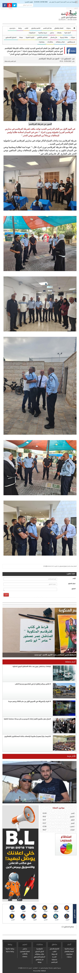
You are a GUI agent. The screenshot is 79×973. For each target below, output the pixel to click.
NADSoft (43, 971)
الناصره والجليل (35, 28)
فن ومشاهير (39, 960)
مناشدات (50, 42)
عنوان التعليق (72, 584)
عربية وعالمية (42, 33)
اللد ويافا (54, 954)
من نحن (69, 2)
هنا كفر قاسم (47, 28)
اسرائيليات (32, 33)
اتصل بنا (57, 2)
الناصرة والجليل (54, 949)
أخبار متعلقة (70, 662)
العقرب (13, 911)
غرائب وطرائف (60, 42)
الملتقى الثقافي (42, 37)
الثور (35, 911)
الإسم (74, 578)
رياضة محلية (10, 951)
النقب (26, 28)
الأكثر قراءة (71, 756)
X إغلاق (76, 8)
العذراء (56, 920)
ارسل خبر (51, 2)
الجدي (13, 920)
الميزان (67, 920)
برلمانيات (41, 42)
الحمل (45, 920)
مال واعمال (53, 37)
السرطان (56, 911)
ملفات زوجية (64, 37)
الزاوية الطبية (30, 37)
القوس (23, 911)
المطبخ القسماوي (39, 957)
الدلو (24, 920)
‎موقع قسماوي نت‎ (68, 926)
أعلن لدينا (63, 2)
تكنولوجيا (39, 949)
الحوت (34, 920)
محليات (69, 957)
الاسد (68, 911)
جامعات (59, 33)
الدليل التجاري (39, 951)
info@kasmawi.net (48, 566)
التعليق (74, 589)
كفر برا (54, 957)
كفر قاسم (54, 962)
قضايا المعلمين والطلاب (25, 952)
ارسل (6, 595)
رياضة (20, 28)
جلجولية (54, 960)
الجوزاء (45, 911)
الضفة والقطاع (59, 28)
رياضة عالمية (10, 949)
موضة (21, 37)
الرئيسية (74, 2)
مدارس (52, 33)
